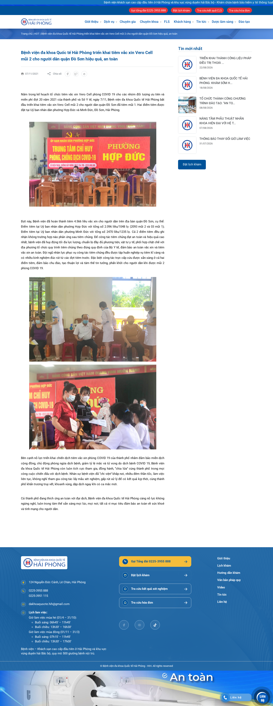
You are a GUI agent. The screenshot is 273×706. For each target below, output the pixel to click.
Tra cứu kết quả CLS (209, 10)
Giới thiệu (91, 22)
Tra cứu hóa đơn (239, 10)
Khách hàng (182, 22)
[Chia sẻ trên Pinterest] (84, 74)
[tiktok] (155, 625)
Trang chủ (26, 33)
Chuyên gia (128, 22)
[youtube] (139, 625)
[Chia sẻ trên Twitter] (76, 74)
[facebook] (124, 625)
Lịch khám (224, 565)
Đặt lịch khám (181, 10)
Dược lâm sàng (222, 22)
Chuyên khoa (149, 22)
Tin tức (201, 22)
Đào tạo (244, 22)
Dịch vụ (109, 22)
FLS (167, 22)
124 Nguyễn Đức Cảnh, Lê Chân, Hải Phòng (57, 582)
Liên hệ (222, 602)
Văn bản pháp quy (229, 580)
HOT (36, 33)
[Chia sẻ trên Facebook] (68, 74)
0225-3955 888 (38, 590)
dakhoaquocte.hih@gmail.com (49, 604)
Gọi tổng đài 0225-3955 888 (148, 10)
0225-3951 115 (38, 596)
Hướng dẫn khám (228, 573)
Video (221, 587)
